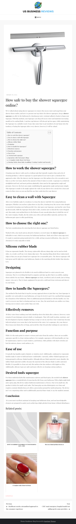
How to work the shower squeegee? (18, 135)
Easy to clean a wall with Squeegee (18, 137)
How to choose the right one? (17, 140)
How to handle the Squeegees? (17, 146)
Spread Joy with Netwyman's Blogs (18, 158)
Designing (11, 144)
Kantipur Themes (50, 521)
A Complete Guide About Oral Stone (19, 160)
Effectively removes (14, 149)
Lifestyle (9, 496)
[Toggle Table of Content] (48, 132)
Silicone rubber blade (14, 142)
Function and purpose (15, 151)
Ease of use (11, 153)
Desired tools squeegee (16, 155)
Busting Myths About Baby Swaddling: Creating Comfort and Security (29, 162)
